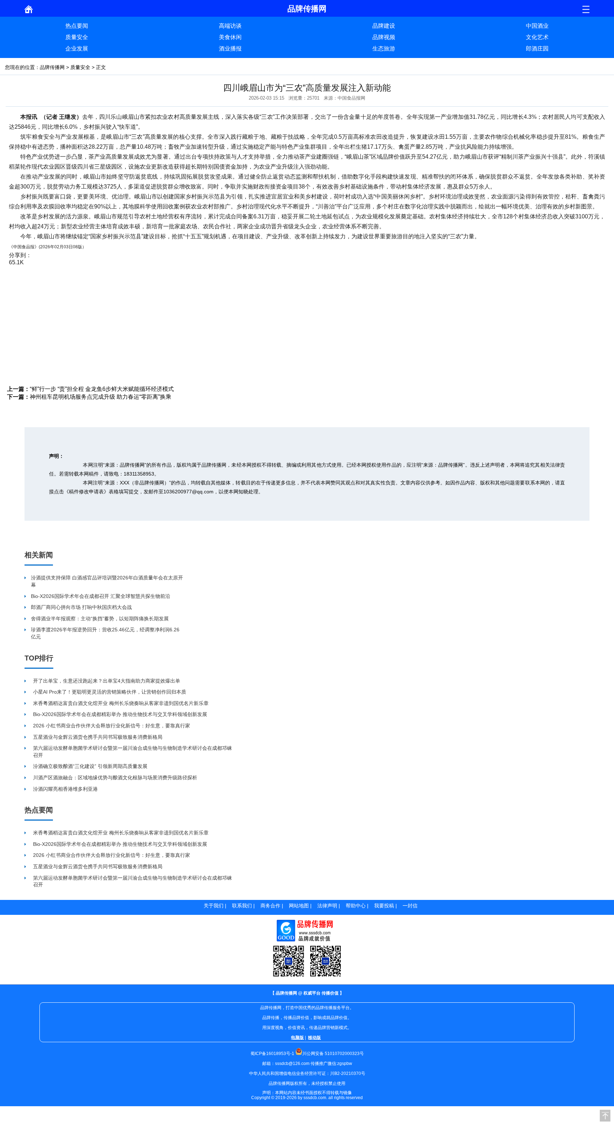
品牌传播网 (52, 67)
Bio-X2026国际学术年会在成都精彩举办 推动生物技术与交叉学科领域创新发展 (120, 714)
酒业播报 (230, 49)
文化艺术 (537, 37)
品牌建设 (383, 26)
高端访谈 (230, 26)
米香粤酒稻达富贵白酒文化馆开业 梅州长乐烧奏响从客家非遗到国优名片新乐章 (121, 703)
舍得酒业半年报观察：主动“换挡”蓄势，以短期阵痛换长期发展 (100, 618)
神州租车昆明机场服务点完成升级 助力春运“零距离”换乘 (100, 397)
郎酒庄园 (537, 49)
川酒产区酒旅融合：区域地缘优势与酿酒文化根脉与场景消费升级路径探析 (115, 777)
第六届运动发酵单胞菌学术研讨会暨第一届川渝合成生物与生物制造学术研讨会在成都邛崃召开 (132, 751)
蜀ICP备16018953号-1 (272, 1053)
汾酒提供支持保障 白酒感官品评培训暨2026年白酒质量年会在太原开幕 (107, 581)
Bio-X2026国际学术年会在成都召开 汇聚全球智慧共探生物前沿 (100, 596)
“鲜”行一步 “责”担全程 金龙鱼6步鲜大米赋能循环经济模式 (102, 389)
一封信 (410, 905)
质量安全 (76, 37)
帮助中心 (356, 905)
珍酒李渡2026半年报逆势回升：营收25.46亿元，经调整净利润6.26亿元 (105, 633)
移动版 (314, 1037)
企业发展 (76, 49)
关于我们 (213, 905)
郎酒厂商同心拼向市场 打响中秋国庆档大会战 (81, 607)
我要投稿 (384, 905)
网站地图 (299, 905)
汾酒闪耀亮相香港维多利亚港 (65, 789)
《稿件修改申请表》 (86, 491)
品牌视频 (383, 37)
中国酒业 (537, 26)
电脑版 (297, 1037)
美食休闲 (230, 37)
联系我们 (242, 905)
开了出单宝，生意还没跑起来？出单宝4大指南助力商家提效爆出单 (106, 681)
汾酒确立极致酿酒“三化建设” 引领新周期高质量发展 (90, 766)
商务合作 (270, 905)
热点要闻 (76, 26)
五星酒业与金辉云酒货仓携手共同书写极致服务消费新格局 (97, 737)
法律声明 (327, 905)
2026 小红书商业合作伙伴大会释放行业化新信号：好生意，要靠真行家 (111, 725)
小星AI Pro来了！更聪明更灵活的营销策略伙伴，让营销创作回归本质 (109, 692)
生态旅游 (383, 49)
